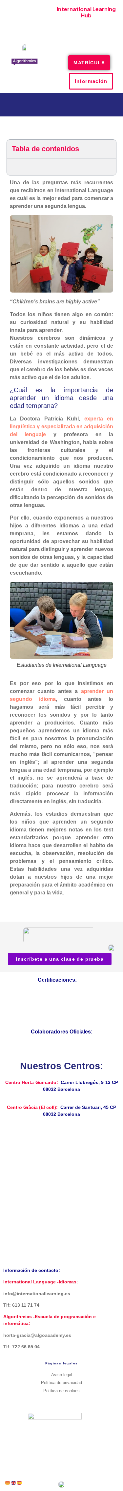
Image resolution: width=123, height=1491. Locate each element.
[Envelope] (93, 24)
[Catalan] (8, 1482)
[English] (14, 1482)
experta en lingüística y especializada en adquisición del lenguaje (61, 426)
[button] (86, 41)
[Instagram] (80, 24)
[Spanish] (20, 1482)
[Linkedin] (61, 1406)
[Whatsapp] (105, 24)
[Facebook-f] (67, 24)
